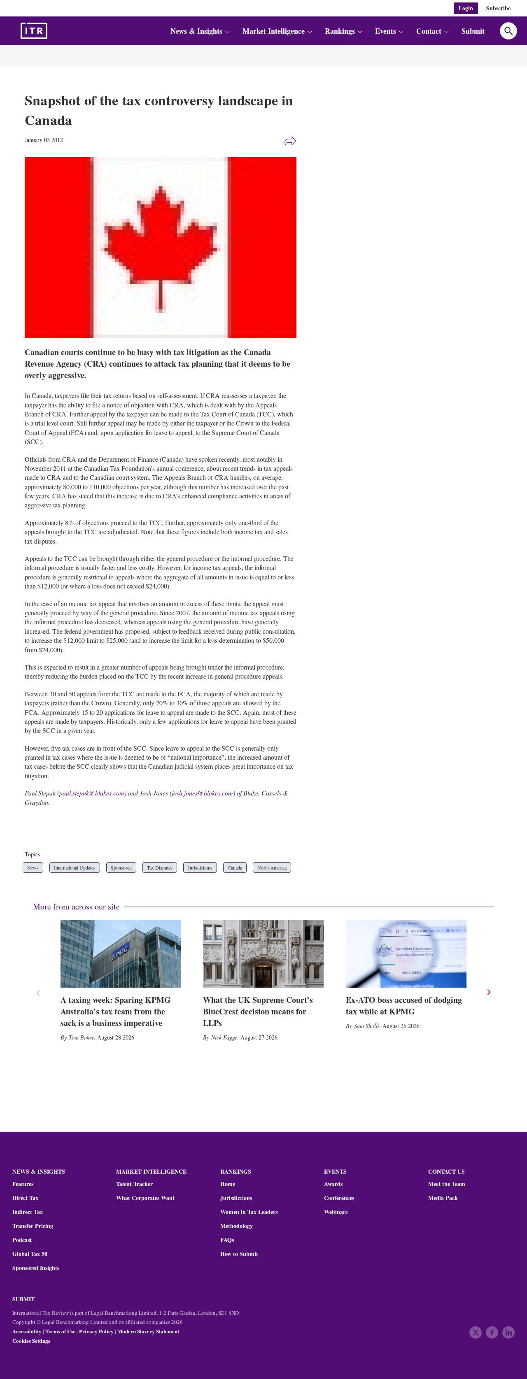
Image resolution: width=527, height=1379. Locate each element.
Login (466, 8)
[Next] (488, 992)
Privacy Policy (96, 1331)
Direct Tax (25, 1198)
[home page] (53, 31)
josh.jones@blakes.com (202, 792)
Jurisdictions (200, 867)
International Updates (75, 867)
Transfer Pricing (32, 1226)
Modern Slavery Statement (148, 1331)
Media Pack (443, 1198)
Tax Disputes (160, 867)
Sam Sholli (366, 1026)
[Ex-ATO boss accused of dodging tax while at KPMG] (406, 954)
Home (227, 1184)
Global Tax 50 (29, 1254)
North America (272, 867)
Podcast (22, 1240)
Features (22, 1184)
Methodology (236, 1226)
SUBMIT (23, 1299)
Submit (473, 31)
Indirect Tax (27, 1212)
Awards (333, 1184)
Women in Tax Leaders (248, 1212)
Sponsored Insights (35, 1268)
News (33, 867)
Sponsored (121, 867)
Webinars (335, 1212)
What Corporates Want (145, 1198)
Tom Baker (81, 1037)
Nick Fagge (224, 1037)
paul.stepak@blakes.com (91, 792)
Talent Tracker (134, 1184)
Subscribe (498, 8)
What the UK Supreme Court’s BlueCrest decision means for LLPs (258, 1011)
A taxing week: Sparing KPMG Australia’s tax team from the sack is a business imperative (116, 1011)
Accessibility (27, 1331)
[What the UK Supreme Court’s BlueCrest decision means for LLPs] (263, 954)
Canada (235, 867)
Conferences (339, 1198)
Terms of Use (60, 1331)
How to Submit (239, 1254)
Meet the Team (446, 1184)
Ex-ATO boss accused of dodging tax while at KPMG (404, 1005)
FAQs (227, 1240)
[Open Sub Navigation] (227, 31)
